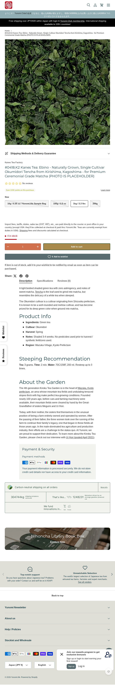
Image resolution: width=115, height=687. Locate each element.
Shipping (23, 230)
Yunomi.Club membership (72, 21)
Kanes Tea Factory (14, 162)
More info (104, 487)
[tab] (25, 281)
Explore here (57, 542)
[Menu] (108, 5)
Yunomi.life (15, 677)
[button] (102, 5)
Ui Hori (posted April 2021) (80, 437)
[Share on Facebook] (21, 276)
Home (7, 31)
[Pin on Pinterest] (27, 276)
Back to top (57, 595)
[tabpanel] (57, 362)
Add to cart (76, 246)
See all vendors (84, 582)
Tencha (39, 292)
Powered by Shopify (29, 677)
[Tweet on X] (15, 276)
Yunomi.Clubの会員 (23, 13)
